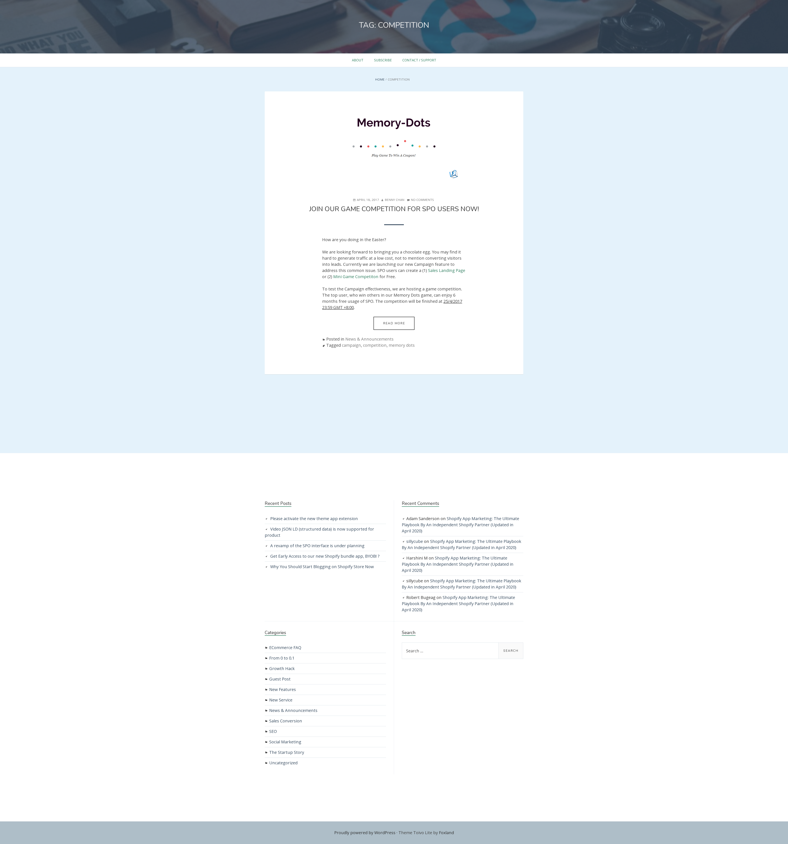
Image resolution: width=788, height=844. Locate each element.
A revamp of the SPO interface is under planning (317, 545)
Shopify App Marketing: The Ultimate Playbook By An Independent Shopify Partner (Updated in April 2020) (460, 525)
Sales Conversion (285, 721)
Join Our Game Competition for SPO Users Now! (394, 209)
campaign (351, 345)
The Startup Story (286, 752)
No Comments (422, 199)
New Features (282, 689)
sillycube (414, 541)
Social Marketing (285, 742)
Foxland (446, 832)
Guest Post (280, 679)
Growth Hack (282, 668)
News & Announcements (369, 339)
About (357, 60)
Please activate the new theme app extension (314, 518)
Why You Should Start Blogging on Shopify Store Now (322, 566)
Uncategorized (283, 763)
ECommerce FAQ (285, 647)
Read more (399, 325)
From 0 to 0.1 (281, 658)
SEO (273, 731)
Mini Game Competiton (355, 276)
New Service (280, 700)
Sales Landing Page (446, 270)
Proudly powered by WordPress (364, 832)
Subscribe (383, 60)
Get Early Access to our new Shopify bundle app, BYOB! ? (324, 556)
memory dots (402, 345)
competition (375, 345)
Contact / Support (419, 60)
